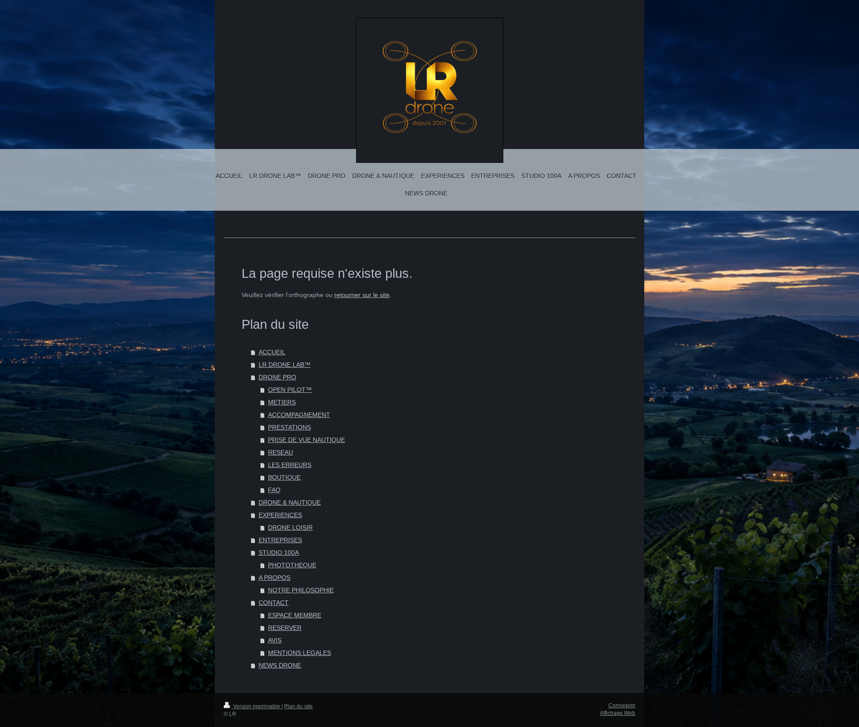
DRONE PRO (277, 377)
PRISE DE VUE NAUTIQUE (306, 439)
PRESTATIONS (289, 427)
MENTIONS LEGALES (299, 652)
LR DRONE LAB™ (284, 364)
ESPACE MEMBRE (294, 615)
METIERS (282, 402)
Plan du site (298, 706)
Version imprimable (256, 706)
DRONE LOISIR (290, 527)
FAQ (274, 489)
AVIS (274, 640)
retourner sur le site (362, 294)
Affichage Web (617, 713)
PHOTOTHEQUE (292, 565)
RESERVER (285, 627)
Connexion (621, 705)
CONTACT (274, 602)
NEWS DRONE (280, 665)
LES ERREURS (289, 464)
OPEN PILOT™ (290, 389)
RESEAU (280, 452)
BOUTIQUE (284, 477)
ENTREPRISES (280, 540)
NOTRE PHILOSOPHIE (301, 590)
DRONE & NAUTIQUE (290, 502)
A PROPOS (274, 577)
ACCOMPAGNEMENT (299, 414)
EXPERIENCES (280, 515)
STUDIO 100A (279, 552)
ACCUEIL (272, 352)
